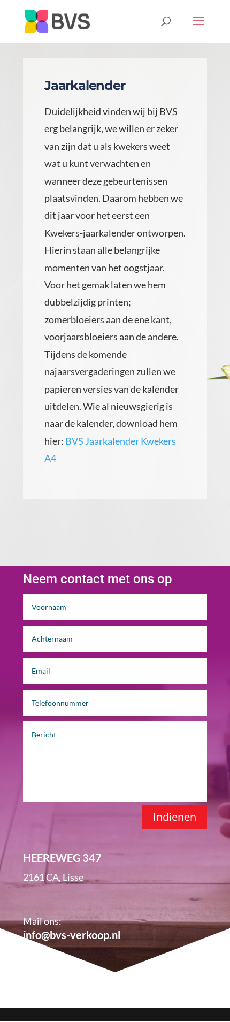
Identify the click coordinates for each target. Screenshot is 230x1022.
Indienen (174, 817)
